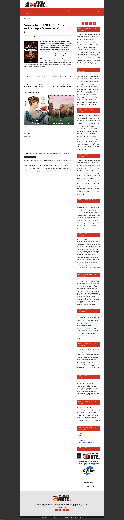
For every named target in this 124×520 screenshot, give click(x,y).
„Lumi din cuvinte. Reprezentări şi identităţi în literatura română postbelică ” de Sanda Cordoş (35, 86)
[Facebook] (83, 23)
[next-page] (27, 127)
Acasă (25, 18)
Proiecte (28, 18)
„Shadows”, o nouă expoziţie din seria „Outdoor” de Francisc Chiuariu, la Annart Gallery (63, 86)
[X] (94, 23)
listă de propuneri (85, 325)
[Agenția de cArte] (25, 32)
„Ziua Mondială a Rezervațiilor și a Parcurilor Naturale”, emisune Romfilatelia (61, 122)
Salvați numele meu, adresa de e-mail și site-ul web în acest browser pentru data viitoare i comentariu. (48, 153)
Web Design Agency (74, 517)
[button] (98, 12)
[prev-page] (24, 127)
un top (95, 34)
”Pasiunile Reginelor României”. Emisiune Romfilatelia (36, 122)
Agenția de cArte (31, 31)
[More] (70, 36)
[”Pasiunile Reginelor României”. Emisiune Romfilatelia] (36, 110)
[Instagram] (86, 23)
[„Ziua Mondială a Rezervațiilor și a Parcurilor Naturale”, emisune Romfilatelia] (61, 110)
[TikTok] (90, 23)
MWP (81, 517)
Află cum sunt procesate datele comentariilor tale (60, 160)
